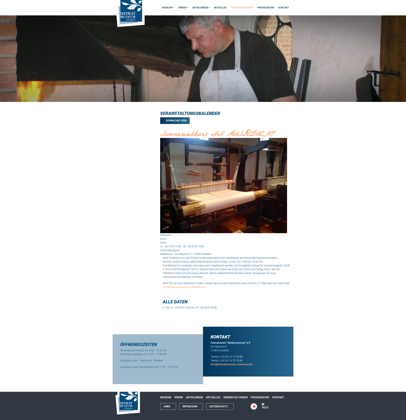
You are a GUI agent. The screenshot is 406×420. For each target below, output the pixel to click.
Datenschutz (219, 406)
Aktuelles (220, 7)
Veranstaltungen (242, 7)
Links (167, 406)
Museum (167, 7)
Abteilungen (200, 7)
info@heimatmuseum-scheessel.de (183, 287)
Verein (182, 7)
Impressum (190, 406)
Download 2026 (176, 120)
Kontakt (283, 7)
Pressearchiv (265, 7)
